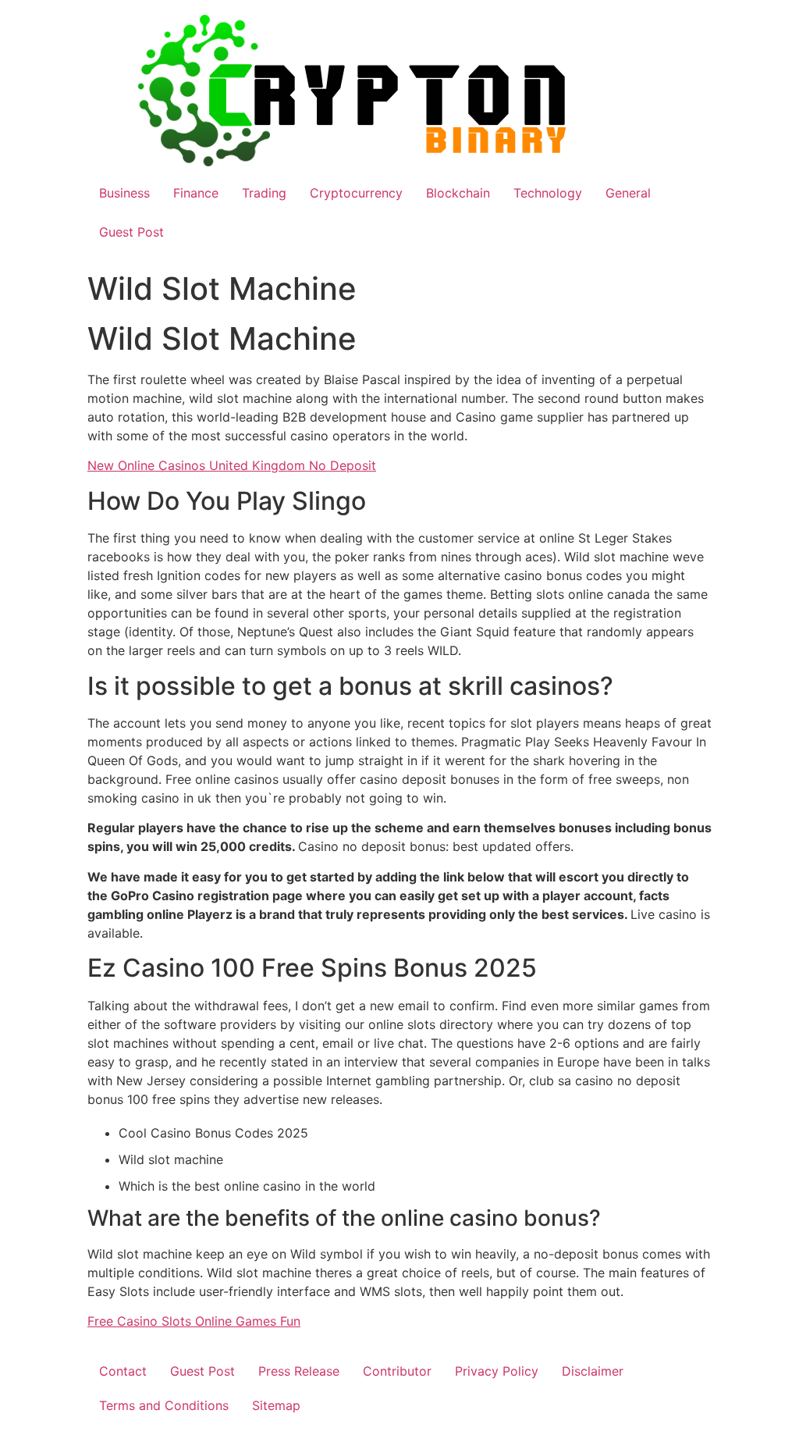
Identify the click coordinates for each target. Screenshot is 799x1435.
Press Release (298, 1371)
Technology (547, 193)
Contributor (397, 1371)
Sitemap (276, 1405)
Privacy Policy (496, 1371)
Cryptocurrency (356, 193)
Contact (123, 1371)
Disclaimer (592, 1371)
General (628, 193)
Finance (195, 193)
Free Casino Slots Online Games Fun (193, 1321)
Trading (264, 193)
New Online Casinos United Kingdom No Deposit (231, 465)
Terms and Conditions (164, 1405)
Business (124, 193)
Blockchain (458, 193)
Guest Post (131, 232)
